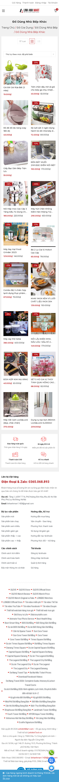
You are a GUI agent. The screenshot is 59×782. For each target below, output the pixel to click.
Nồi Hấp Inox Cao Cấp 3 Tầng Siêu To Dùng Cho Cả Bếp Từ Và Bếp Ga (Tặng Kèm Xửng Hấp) (15, 210)
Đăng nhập (40, 3)
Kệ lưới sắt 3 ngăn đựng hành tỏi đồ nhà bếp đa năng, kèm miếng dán (42, 129)
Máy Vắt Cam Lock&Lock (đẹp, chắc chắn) (15, 421)
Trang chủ (8, 27)
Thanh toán (28, 3)
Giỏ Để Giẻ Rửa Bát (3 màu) (14, 89)
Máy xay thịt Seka (12, 339)
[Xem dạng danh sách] (39, 41)
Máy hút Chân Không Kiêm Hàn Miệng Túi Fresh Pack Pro (41, 210)
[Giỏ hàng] (55, 10)
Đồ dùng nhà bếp (46, 27)
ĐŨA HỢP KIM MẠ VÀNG (15, 379)
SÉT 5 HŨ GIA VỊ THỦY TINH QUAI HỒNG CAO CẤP (42, 381)
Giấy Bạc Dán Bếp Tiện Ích (14, 170)
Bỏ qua (6, 778)
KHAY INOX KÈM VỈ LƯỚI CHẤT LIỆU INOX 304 (43, 300)
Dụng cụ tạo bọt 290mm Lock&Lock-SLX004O (43, 421)
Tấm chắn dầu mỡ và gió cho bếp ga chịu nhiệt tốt (43, 88)
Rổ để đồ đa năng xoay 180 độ (14, 129)
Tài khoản (53, 3)
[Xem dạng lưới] (32, 41)
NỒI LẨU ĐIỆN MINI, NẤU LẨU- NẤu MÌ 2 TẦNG (41, 340)
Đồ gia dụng (25, 27)
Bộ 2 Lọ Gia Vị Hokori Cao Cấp (41, 251)
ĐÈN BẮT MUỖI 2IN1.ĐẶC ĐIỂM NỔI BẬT (43, 163)
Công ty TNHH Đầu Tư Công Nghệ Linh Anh (36, 736)
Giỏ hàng (16, 3)
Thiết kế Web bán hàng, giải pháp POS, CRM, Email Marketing (29, 761)
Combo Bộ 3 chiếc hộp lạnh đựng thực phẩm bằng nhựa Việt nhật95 (14, 292)
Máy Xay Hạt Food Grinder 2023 (12, 251)
